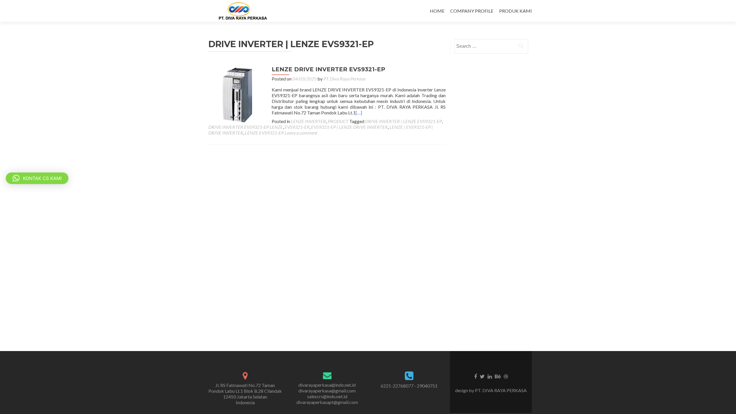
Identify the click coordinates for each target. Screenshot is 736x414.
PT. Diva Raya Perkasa (344, 78)
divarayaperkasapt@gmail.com (327, 402)
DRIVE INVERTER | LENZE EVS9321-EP (403, 121)
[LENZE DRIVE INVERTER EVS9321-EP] (237, 94)
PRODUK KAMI (515, 11)
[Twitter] (482, 376)
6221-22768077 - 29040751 (409, 385)
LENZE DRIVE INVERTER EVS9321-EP (328, 69)
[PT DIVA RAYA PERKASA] (245, 11)
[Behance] (498, 376)
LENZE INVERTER (308, 121)
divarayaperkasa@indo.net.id (327, 385)
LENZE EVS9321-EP (264, 132)
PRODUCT (338, 121)
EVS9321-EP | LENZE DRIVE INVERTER (349, 127)
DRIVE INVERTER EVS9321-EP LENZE (245, 127)
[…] (359, 112)
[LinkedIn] (490, 376)
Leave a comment (301, 132)
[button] (37, 178)
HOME (437, 11)
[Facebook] (475, 376)
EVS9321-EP (297, 127)
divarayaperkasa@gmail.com (327, 390)
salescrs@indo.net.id (327, 396)
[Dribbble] (506, 376)
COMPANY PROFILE (471, 11)
